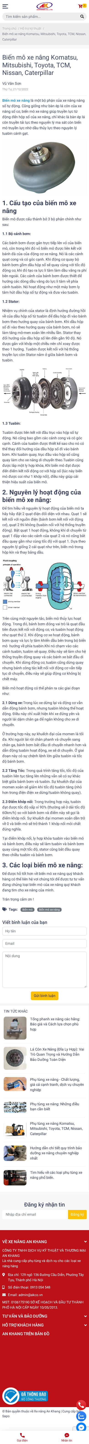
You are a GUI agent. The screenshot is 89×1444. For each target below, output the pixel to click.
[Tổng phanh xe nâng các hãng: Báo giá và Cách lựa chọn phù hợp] (15, 1028)
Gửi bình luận (44, 996)
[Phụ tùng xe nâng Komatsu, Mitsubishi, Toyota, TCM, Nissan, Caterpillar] (15, 1129)
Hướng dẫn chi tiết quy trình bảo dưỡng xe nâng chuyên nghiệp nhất (56, 1153)
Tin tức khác (16, 1011)
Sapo (6, 1416)
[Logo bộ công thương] (25, 1396)
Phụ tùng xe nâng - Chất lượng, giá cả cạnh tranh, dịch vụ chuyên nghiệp (57, 1084)
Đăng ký (77, 1214)
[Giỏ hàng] (81, 6)
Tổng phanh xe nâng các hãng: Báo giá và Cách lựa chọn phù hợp (55, 1024)
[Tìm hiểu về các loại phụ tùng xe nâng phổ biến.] (15, 1177)
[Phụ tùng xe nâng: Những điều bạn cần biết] (15, 1107)
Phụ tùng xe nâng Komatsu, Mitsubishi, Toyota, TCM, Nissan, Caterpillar (56, 1128)
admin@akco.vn (30, 1295)
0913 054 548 (40, 1287)
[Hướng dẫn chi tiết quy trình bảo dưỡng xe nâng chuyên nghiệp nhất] (15, 1153)
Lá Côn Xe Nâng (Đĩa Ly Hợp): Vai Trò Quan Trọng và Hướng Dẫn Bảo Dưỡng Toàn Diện (57, 1054)
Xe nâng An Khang (47, 1411)
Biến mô (27, 909)
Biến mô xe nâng (49, 909)
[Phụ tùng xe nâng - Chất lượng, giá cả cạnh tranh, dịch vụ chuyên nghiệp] (15, 1084)
